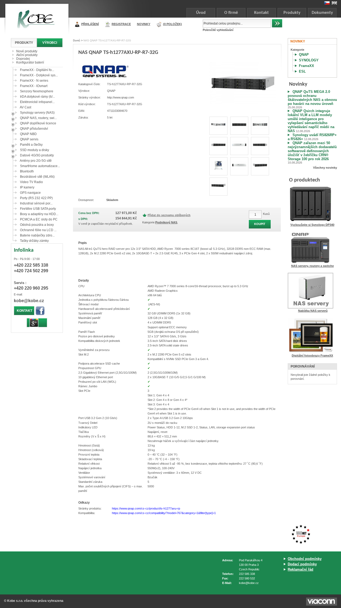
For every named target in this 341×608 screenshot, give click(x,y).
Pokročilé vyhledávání (218, 29)
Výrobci (49, 43)
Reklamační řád (300, 569)
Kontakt (261, 13)
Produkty (292, 13)
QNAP (304, 55)
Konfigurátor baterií (30, 62)
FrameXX (306, 66)
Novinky (143, 24)
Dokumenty (322, 13)
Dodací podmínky (302, 564)
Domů (76, 40)
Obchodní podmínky (305, 559)
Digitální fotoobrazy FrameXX (312, 355)
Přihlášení (90, 24)
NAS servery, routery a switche (312, 265)
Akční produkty (27, 55)
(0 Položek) (172, 24)
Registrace (121, 24)
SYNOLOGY (309, 60)
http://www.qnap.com (120, 97)
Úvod (201, 13)
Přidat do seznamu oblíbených (169, 215)
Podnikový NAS (166, 222)
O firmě (231, 13)
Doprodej (23, 59)
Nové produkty (26, 51)
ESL (302, 71)
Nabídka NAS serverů (313, 310)
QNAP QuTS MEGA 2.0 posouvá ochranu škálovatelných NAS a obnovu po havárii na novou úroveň (312, 98)
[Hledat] (277, 23)
